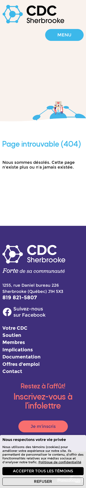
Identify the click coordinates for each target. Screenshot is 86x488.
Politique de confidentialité (59, 462)
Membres (13, 342)
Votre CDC (14, 328)
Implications (17, 350)
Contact (12, 371)
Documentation (21, 357)
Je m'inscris (43, 426)
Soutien (11, 335)
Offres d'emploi (21, 364)
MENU (64, 35)
